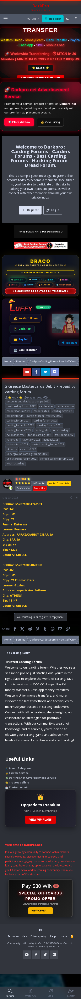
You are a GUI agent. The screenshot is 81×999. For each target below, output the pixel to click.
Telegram (71, 342)
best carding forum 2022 (21, 406)
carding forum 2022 (45, 420)
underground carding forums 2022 (27, 454)
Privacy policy (39, 936)
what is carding (15, 463)
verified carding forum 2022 (56, 459)
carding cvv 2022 (62, 411)
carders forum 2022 (18, 411)
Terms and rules (17, 936)
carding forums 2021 (49, 425)
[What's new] (76, 19)
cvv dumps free (16, 435)
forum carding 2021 (40, 435)
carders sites (41, 411)
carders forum (65, 406)
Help (53, 936)
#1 (77, 497)
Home (63, 936)
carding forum (15, 416)
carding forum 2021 (18, 420)
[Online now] (10, 488)
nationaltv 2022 (31, 439)
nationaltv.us (50, 439)
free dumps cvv (64, 435)
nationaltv (12, 439)
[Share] (71, 497)
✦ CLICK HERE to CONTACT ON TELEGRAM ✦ (40, 291)
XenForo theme (36, 946)
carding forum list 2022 (20, 425)
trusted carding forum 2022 (48, 444)
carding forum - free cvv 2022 (44, 416)
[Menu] (5, 19)
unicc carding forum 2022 (22, 459)
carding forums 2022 (19, 430)
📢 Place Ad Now (19, 122)
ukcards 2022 (28, 449)
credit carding (60, 430)
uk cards (12, 449)
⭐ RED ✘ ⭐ (40, 67)
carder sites (46, 406)
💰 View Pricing (50, 122)
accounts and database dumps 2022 (28, 401)
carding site (41, 430)
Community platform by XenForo (40, 943)
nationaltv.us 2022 (17, 444)
